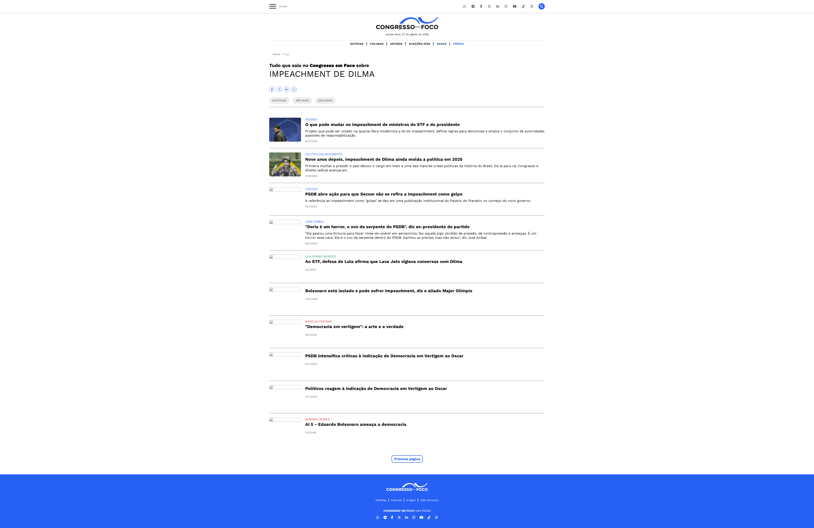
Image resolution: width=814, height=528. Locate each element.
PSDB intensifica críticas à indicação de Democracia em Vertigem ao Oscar (384, 355)
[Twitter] (489, 6)
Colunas (376, 43)
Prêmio (458, 43)
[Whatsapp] (464, 6)
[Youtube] (515, 6)
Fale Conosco (429, 500)
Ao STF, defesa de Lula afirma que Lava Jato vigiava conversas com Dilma (383, 261)
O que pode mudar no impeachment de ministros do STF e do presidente (382, 124)
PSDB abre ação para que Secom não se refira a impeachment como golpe (384, 194)
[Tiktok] (523, 6)
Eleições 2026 (419, 43)
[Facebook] (481, 6)
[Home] (407, 23)
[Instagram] (506, 6)
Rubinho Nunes (317, 419)
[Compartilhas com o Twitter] (279, 89)
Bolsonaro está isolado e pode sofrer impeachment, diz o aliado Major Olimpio (388, 290)
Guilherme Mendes (320, 256)
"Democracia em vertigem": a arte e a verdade (354, 326)
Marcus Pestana (318, 321)
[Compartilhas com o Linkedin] (286, 89)
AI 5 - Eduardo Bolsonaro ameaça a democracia (355, 424)
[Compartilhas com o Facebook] (272, 89)
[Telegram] (473, 6)
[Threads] (531, 6)
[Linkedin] (497, 6)
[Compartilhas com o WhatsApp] (294, 89)
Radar (441, 43)
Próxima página (407, 459)
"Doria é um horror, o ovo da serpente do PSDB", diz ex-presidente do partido (387, 226)
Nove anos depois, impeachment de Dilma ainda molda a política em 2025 (384, 159)
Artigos (396, 43)
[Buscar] (541, 6)
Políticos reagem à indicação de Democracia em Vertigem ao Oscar (376, 388)
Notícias (356, 43)
